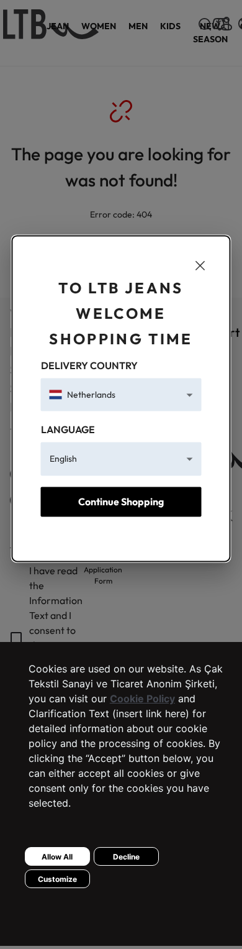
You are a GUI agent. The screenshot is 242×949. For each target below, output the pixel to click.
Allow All (57, 856)
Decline (126, 856)
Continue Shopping (121, 501)
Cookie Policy (142, 698)
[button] (121, 394)
